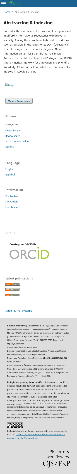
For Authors (11, 201)
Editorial (9, 146)
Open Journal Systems (18, 310)
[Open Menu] (3, 3)
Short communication (17, 141)
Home (7, 11)
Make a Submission (19, 101)
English (9, 169)
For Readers (11, 196)
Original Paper (13, 130)
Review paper (12, 135)
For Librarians (12, 207)
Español (10, 174)
